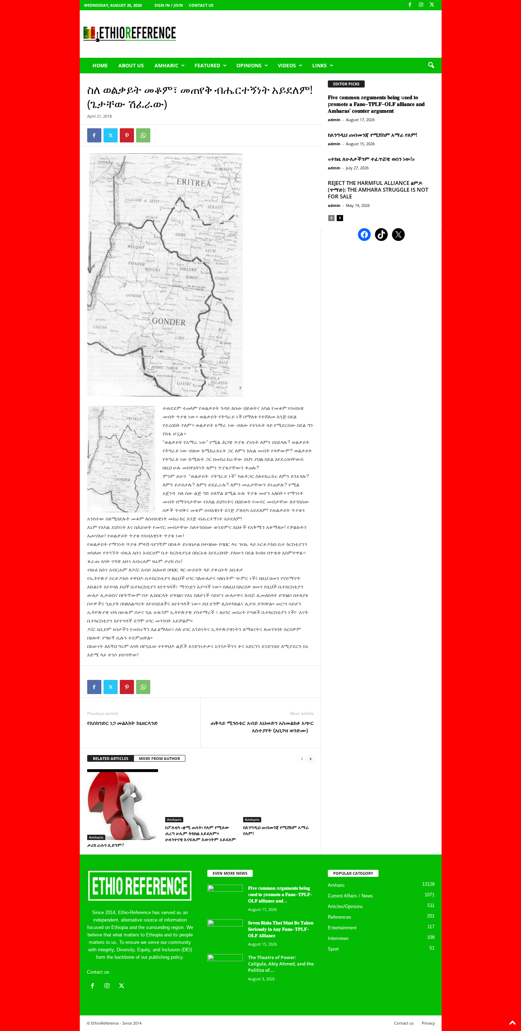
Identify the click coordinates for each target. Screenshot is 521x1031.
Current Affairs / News (350, 895)
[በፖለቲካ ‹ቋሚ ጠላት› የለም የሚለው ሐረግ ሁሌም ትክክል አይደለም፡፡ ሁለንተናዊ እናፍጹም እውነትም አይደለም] (200, 795)
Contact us (201, 5)
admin (334, 119)
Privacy (428, 1023)
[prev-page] (302, 758)
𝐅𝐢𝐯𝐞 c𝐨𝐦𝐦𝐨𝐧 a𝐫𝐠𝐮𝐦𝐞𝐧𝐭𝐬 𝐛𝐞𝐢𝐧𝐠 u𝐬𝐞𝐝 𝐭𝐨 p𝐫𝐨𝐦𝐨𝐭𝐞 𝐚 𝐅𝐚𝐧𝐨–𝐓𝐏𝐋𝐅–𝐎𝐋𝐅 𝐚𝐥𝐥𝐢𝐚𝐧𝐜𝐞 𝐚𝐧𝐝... (280, 894)
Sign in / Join (169, 5)
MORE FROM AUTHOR (159, 758)
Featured (207, 65)
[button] (431, 65)
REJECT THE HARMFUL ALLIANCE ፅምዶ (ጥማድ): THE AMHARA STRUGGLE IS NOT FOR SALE (378, 189)
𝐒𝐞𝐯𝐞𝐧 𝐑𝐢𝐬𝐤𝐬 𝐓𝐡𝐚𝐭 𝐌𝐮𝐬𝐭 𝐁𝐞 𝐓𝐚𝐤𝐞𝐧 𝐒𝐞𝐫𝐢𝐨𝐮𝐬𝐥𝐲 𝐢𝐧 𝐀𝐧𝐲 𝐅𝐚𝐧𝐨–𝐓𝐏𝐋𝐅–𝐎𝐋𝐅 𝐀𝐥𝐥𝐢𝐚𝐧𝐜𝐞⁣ (280, 929)
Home (100, 65)
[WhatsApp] (143, 135)
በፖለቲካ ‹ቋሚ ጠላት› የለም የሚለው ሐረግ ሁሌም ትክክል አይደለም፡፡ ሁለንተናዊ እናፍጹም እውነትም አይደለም (200, 833)
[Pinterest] (127, 135)
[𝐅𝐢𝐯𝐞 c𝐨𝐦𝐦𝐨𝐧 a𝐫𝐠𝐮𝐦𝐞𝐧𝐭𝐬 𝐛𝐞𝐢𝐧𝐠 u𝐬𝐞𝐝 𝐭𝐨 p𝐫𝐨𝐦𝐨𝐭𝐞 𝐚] (225, 898)
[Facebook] (410, 5)
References (339, 917)
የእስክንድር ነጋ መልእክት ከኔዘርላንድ (122, 722)
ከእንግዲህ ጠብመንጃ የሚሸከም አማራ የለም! (276, 830)
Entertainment (342, 927)
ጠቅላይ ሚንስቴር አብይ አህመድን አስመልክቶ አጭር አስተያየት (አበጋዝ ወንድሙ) (262, 726)
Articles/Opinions (345, 906)
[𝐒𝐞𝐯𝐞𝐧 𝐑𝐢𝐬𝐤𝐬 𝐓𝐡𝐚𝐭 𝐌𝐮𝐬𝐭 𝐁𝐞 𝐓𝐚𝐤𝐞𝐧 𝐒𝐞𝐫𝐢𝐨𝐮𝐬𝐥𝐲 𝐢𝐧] (225, 932)
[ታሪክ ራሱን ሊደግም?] (122, 804)
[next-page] (310, 758)
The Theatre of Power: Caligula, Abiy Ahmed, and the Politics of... (281, 963)
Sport (333, 949)
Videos (287, 65)
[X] (432, 5)
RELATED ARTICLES (110, 758)
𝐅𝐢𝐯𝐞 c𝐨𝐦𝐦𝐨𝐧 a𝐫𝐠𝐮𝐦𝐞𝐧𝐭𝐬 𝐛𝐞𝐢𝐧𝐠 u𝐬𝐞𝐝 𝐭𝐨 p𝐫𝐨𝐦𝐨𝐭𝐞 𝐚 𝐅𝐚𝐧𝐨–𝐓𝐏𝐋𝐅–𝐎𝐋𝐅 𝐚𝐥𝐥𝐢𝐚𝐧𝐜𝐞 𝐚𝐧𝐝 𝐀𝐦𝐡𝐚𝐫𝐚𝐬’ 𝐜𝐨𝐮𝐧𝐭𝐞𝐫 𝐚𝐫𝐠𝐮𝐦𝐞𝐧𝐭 (376, 104)
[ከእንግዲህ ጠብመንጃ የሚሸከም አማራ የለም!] (278, 795)
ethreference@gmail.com (137, 972)
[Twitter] (110, 135)
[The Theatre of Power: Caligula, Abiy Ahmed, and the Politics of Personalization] (225, 967)
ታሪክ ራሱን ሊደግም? (105, 845)
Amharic (166, 65)
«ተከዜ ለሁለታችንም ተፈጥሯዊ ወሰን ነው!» (371, 158)
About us (131, 65)
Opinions (249, 65)
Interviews (338, 938)
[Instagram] (421, 5)
